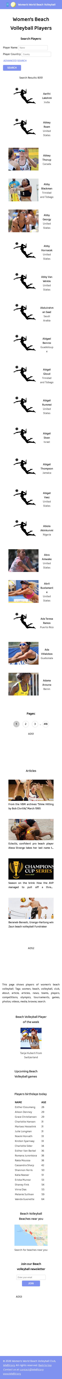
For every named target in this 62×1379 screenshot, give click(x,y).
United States (47, 133)
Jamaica (47, 473)
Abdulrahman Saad (46, 310)
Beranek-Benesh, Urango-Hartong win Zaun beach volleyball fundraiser (31, 924)
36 (42, 1151)
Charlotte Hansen (25, 1122)
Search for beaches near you (31, 1250)
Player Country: (12, 54)
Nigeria (47, 535)
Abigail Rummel (47, 402)
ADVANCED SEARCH (15, 61)
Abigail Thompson (47, 466)
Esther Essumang (25, 1107)
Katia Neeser (22, 1175)
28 (42, 1107)
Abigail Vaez (47, 495)
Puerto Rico (47, 627)
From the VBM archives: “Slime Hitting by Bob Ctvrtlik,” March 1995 (31, 806)
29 (42, 1112)
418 (46, 724)
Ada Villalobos (47, 652)
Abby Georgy (47, 217)
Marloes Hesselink (25, 1127)
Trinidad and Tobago (46, 195)
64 (42, 1199)
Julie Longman (23, 1131)
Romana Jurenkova (26, 1156)
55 (42, 1189)
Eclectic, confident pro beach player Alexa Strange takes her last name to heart (31, 848)
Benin (46, 689)
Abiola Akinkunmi (46, 528)
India (47, 102)
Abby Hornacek (46, 248)
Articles (31, 770)
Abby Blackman (46, 186)
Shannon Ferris (24, 1170)
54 (42, 1185)
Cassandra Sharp (24, 1165)
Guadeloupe (46, 349)
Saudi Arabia (46, 318)
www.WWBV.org (12, 1374)
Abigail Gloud (47, 372)
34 (42, 1146)
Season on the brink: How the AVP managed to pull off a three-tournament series (31, 887)
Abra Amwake (47, 557)
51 (42, 1175)
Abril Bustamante (46, 588)
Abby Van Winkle (46, 279)
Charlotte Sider (24, 1146)
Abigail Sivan (47, 435)
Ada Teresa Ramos (47, 621)
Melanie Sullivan (24, 1194)
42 (42, 1165)
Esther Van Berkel (25, 1151)
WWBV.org (9, 1365)
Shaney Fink (22, 1185)
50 (42, 1170)
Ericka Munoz (23, 1180)
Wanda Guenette (24, 1199)
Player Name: (10, 48)
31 (42, 1122)
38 (42, 1156)
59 (42, 1194)
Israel (47, 442)
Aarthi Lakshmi (47, 96)
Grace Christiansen (26, 1117)
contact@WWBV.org (31, 1369)
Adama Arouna (46, 683)
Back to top (45, 1365)
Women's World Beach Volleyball (37, 5)
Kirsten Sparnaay (24, 1141)
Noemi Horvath (24, 1136)
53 (42, 1180)
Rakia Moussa (22, 1160)
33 (42, 1136)
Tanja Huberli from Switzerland (31, 1055)
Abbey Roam (47, 125)
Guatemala (47, 658)
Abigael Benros (47, 341)
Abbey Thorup (46, 158)
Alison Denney (23, 1112)
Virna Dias (20, 1189)
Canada (47, 164)
